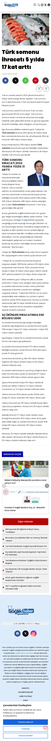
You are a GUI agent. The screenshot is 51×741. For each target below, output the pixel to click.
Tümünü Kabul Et (25, 722)
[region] (25, 721)
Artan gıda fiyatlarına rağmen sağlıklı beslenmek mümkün (22, 579)
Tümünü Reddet (25, 735)
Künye (25, 700)
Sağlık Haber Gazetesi (24, 653)
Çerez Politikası (25, 696)
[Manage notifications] (45, 728)
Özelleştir (25, 729)
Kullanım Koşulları (25, 692)
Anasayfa (25, 688)
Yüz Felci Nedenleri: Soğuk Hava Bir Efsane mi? (26, 546)
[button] (47, 486)
